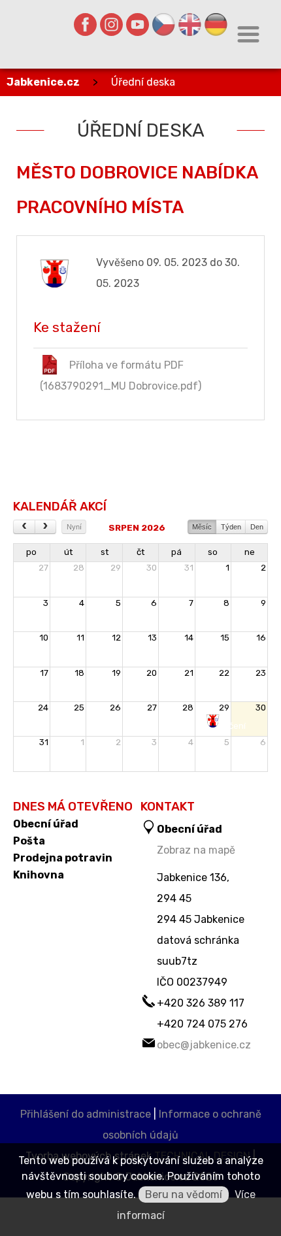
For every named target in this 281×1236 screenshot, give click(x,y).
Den (256, 527)
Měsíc (202, 527)
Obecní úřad (45, 824)
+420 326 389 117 (200, 1003)
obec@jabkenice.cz (204, 1045)
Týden (231, 527)
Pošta (29, 841)
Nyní (74, 527)
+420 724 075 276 (202, 1024)
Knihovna (38, 875)
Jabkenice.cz (43, 82)
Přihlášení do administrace (85, 1114)
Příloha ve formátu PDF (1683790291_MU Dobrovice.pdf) (120, 375)
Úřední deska (143, 82)
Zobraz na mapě (196, 850)
